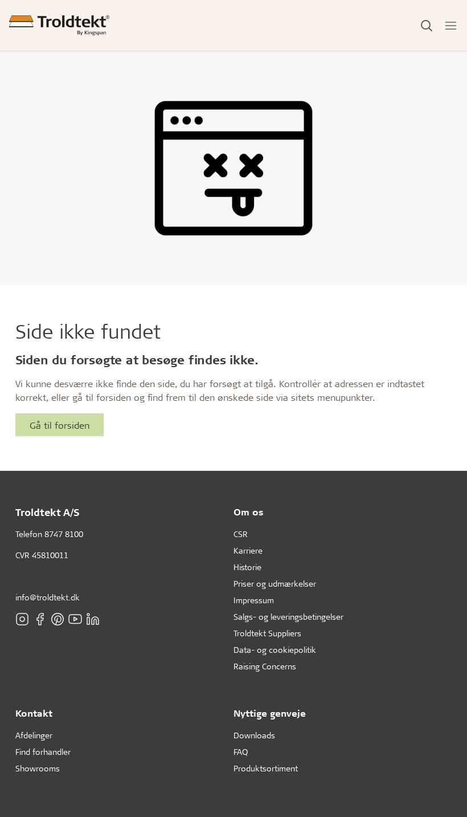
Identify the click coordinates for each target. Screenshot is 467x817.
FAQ (240, 751)
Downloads (254, 735)
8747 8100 (63, 534)
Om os (248, 512)
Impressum (253, 600)
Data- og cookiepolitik (274, 649)
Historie (247, 567)
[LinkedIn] (93, 619)
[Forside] (59, 25)
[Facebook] (40, 619)
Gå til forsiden (59, 425)
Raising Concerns (264, 666)
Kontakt (33, 713)
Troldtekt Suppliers (267, 633)
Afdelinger (33, 735)
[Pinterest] (57, 619)
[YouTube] (75, 619)
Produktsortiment (265, 768)
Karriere (248, 550)
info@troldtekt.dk (47, 597)
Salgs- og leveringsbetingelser (288, 616)
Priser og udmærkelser (274, 583)
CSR (240, 534)
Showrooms (37, 768)
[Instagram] (22, 619)
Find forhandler (43, 751)
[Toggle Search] (426, 25)
